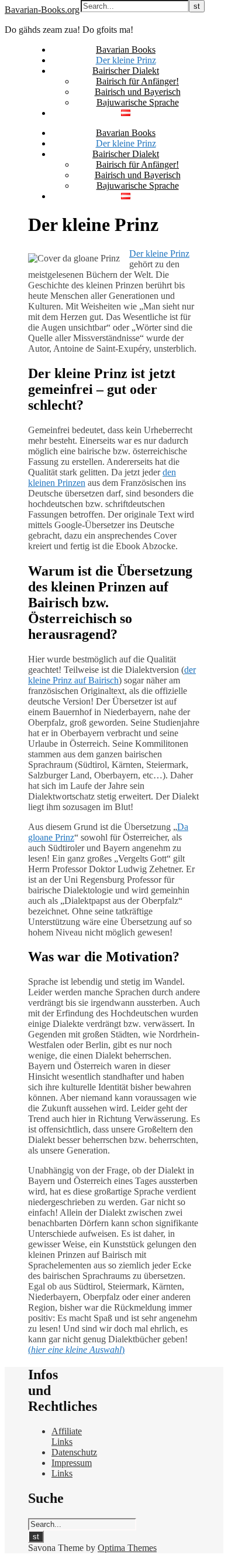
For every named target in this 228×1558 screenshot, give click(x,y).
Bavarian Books (126, 50)
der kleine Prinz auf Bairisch (112, 675)
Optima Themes (127, 1548)
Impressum (71, 1463)
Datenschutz (74, 1452)
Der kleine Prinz (126, 60)
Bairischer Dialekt (125, 71)
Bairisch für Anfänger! (137, 81)
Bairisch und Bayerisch (138, 92)
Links (61, 1473)
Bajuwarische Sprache (137, 102)
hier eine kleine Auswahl (76, 1350)
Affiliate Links (66, 1436)
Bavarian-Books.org (42, 10)
